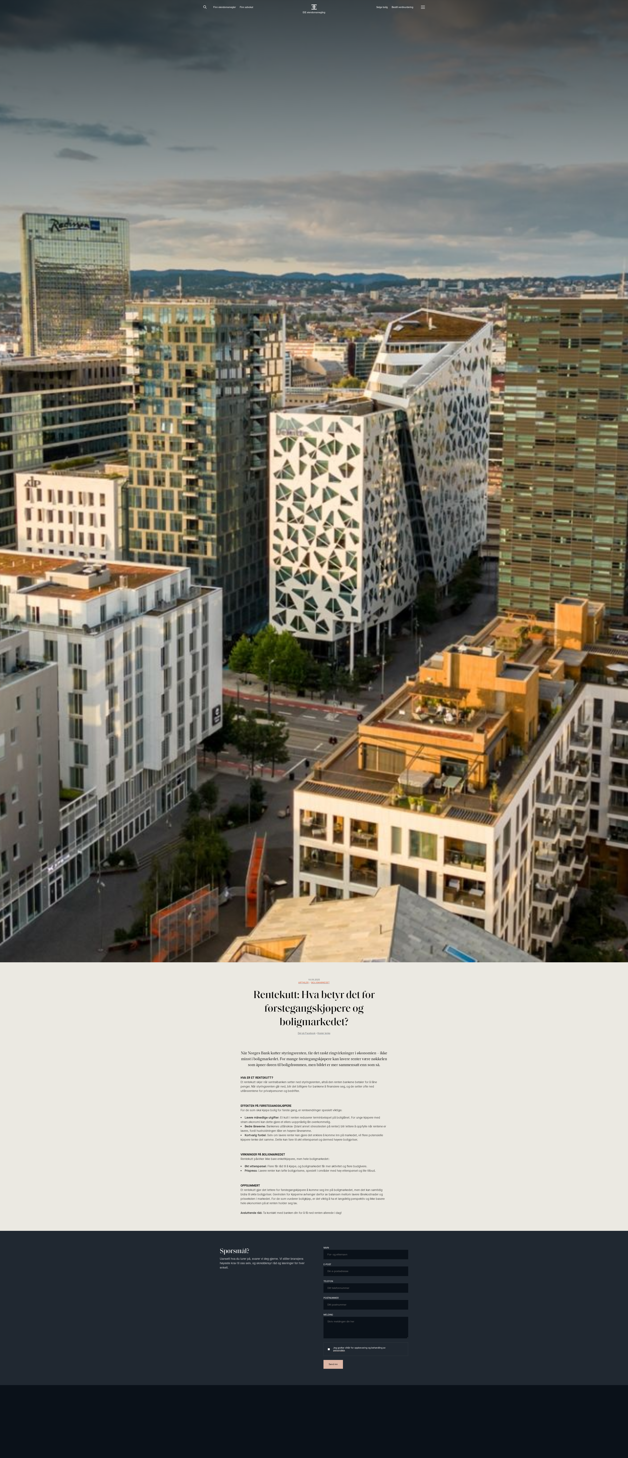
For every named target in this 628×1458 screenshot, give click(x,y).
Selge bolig (382, 7)
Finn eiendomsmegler (224, 7)
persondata (339, 1350)
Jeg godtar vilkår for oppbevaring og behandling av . (359, 1349)
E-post (327, 1264)
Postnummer (331, 1298)
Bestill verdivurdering (402, 7)
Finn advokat (246, 7)
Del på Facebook (306, 1033)
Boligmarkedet (320, 982)
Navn (326, 1248)
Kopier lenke (323, 1033)
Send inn (333, 1364)
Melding (328, 1315)
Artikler (303, 982)
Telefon (328, 1281)
